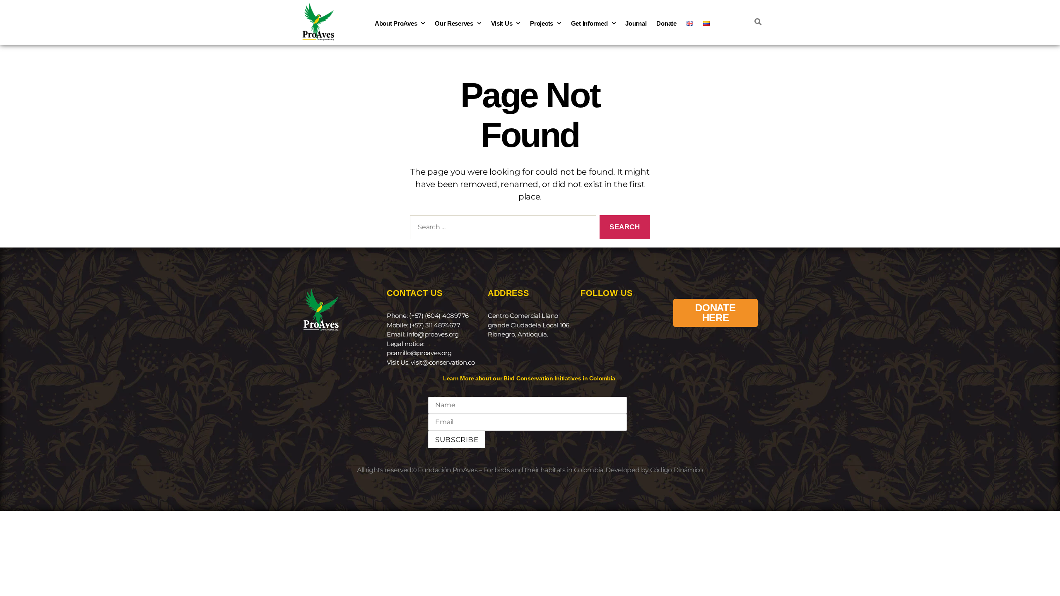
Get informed (589, 23)
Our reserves (454, 23)
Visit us (502, 23)
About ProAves (396, 23)
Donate (666, 23)
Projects (541, 23)
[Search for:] (501, 229)
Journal (635, 23)
